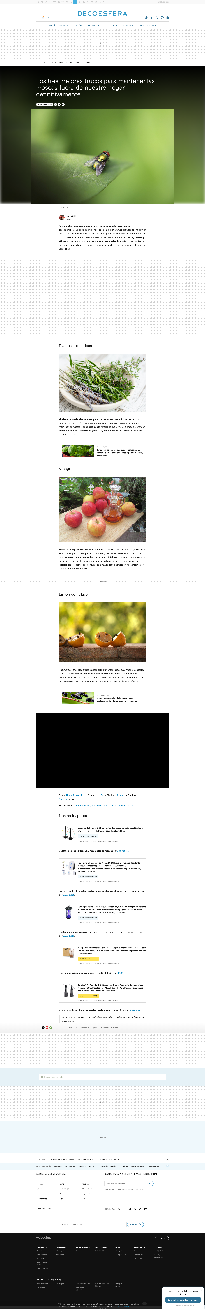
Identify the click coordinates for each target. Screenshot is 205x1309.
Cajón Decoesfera (82, 1028)
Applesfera (41, 1258)
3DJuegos (60, 1251)
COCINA (112, 25)
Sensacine (80, 1251)
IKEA (54, 63)
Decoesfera (138, 1255)
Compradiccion (140, 1258)
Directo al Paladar (102, 1251)
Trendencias (138, 1251)
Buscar (48, 18)
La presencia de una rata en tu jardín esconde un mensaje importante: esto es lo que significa (85, 1159)
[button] (71, 216)
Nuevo (42, 18)
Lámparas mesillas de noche (133, 1166)
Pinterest (146, 18)
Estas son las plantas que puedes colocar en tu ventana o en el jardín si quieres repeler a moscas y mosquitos (120, 453)
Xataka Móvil (42, 1255)
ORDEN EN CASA (147, 25)
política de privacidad (135, 1189)
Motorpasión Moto (122, 1255)
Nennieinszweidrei (75, 795)
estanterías (42, 1194)
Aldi (84, 1199)
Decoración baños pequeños (64, 1166)
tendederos (42, 1199)
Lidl (61, 1199)
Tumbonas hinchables (87, 1166)
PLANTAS (128, 25)
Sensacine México (83, 1284)
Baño (61, 63)
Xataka (39, 1251)
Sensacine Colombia (80, 1288)
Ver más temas (44, 1208)
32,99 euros (123, 850)
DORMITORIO (95, 25)
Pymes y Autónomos (158, 1256)
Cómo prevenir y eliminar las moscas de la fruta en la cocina (104, 805)
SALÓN (78, 25)
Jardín (70, 1028)
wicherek (120, 795)
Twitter (157, 18)
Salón (39, 1189)
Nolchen (63, 798)
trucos (115, 1028)
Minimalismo (65, 1189)
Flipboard (59, 104)
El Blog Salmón (159, 1251)
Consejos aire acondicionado (109, 1166)
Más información (122, 1306)
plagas (95, 1028)
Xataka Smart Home (42, 1263)
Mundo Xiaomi (42, 1268)
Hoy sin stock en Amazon (88, 836)
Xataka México (42, 1284)
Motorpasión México (119, 1285)
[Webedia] (43, 1237)
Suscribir (146, 1183)
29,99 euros (68, 935)
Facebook (152, 18)
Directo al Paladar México (102, 1285)
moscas (106, 1028)
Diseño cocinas (153, 1166)
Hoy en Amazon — (88, 959)
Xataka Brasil (42, 1287)
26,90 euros (68, 894)
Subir (160, 1239)
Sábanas (87, 63)
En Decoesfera (103, 447)
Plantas (77, 63)
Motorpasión (119, 1251)
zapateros (86, 1194)
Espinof (79, 1255)
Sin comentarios (46, 104)
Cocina (69, 63)
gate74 (99, 795)
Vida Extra (60, 1255)
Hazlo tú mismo (89, 1189)
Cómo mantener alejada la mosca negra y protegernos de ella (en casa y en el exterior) (117, 699)
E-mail (63, 104)
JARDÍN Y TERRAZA (59, 25)
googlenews (168, 18)
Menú (37, 18)
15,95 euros (123, 972)
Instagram (162, 18)
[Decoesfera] (102, 12)
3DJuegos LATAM (63, 1284)
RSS (135, 1208)
